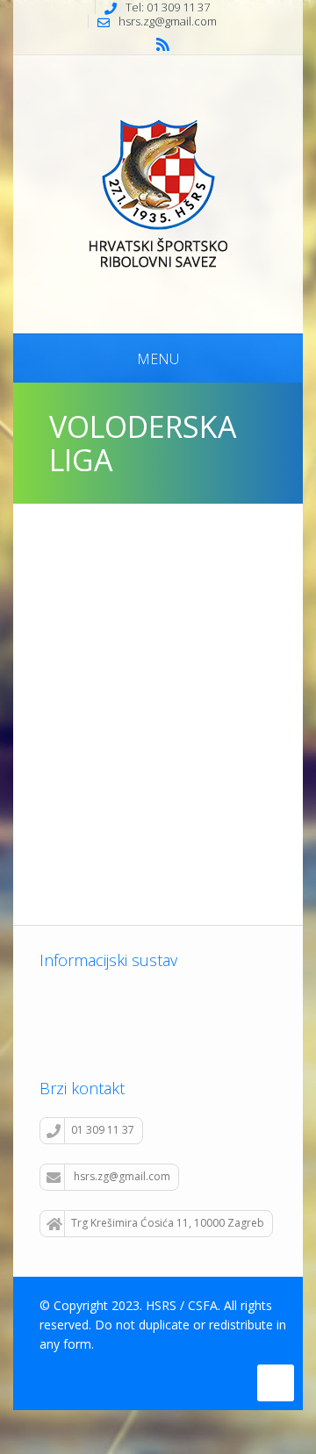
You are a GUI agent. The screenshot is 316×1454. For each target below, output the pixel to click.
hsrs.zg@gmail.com (122, 1176)
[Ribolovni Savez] (158, 191)
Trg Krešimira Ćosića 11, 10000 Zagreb (167, 1222)
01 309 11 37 (102, 1129)
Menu (158, 359)
